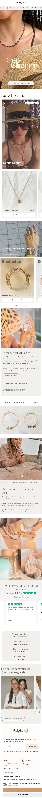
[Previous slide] (35, 712)
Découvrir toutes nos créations (14, 510)
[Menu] (2, 3)
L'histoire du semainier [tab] (15, 383)
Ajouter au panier (19, 215)
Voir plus (11, 615)
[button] (16, 305)
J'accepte (22, 790)
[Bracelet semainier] (17, 280)
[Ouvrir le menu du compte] (35, 3)
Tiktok (27, 764)
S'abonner (32, 746)
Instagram (28, 760)
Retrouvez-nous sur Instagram (13, 719)
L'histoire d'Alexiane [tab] (14, 389)
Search (6, 760)
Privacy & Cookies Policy (12, 769)
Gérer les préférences (22, 794)
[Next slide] (39, 712)
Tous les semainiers (11, 375)
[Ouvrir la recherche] (6, 3)
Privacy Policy (8, 772)
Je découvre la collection (21, 83)
